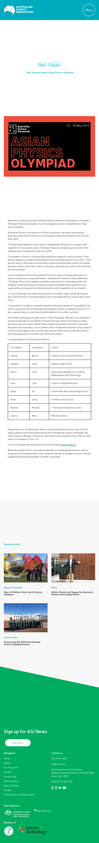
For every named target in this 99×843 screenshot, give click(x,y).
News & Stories (11, 785)
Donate (7, 790)
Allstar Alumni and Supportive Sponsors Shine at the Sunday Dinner (72, 593)
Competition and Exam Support (19, 794)
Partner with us (11, 781)
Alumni (7, 771)
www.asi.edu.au (68, 444)
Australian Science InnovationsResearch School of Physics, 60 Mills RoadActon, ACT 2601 (72, 772)
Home (7, 758)
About (7, 762)
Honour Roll (10, 776)
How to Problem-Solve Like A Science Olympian (23, 593)
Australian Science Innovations (19, 10)
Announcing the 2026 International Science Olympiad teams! (22, 643)
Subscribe (17, 742)
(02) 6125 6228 (59, 758)
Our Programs (11, 767)
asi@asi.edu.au (58, 764)
